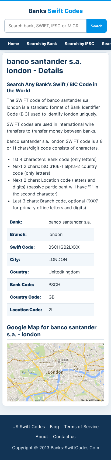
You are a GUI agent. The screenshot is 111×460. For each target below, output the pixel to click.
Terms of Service (81, 426)
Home (13, 43)
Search (96, 26)
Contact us (64, 436)
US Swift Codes (28, 426)
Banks (56, 10)
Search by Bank (42, 43)
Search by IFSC (79, 43)
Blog (54, 426)
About (42, 436)
